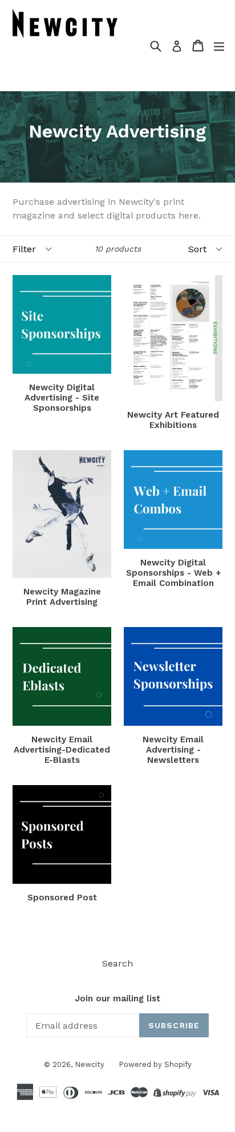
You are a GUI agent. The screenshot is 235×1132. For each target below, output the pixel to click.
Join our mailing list (117, 998)
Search (117, 963)
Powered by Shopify (155, 1064)
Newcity (89, 1064)
